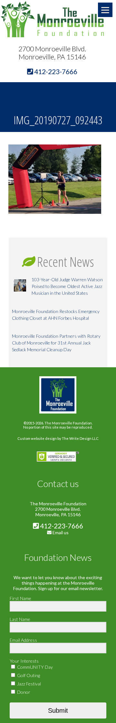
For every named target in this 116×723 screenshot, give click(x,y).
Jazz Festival (28, 683)
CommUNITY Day (34, 667)
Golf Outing (28, 675)
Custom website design (37, 438)
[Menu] (105, 10)
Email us (61, 532)
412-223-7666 (61, 526)
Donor (23, 692)
